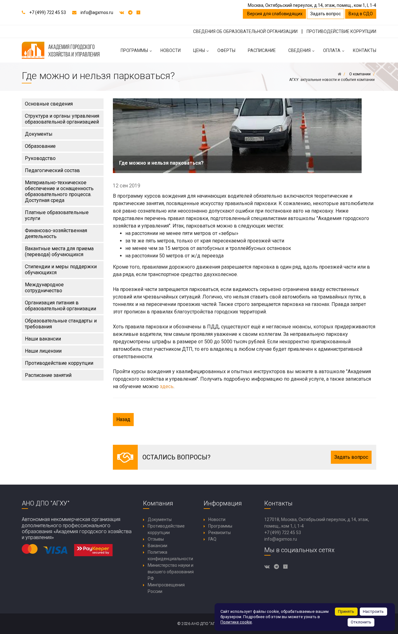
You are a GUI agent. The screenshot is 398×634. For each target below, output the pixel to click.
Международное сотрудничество (44, 288)
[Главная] (339, 74)
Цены (199, 50)
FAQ (212, 539)
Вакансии (157, 545)
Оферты (226, 50)
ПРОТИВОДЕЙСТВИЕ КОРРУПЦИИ (341, 31)
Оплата (331, 50)
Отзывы (156, 539)
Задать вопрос (325, 13)
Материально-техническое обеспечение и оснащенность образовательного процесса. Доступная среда (59, 191)
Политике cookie (236, 622)
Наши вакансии (43, 339)
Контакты (364, 50)
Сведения (299, 50)
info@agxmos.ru (97, 12)
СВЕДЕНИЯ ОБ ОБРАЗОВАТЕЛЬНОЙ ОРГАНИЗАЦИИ (245, 31)
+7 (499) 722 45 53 (47, 12)
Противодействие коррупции (59, 363)
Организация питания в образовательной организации (60, 306)
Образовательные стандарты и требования (61, 324)
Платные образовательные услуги (57, 215)
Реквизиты (219, 532)
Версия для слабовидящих (274, 13)
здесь (167, 386)
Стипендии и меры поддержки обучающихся (61, 269)
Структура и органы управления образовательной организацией (62, 119)
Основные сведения (49, 104)
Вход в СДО (361, 13)
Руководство (40, 158)
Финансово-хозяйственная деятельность (56, 233)
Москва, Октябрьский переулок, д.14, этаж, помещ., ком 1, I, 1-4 (312, 5)
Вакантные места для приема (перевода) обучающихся (59, 251)
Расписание (262, 50)
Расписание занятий (48, 375)
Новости (170, 50)
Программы (134, 50)
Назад (123, 419)
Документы (39, 134)
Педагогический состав (52, 170)
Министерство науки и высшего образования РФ (171, 572)
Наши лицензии (43, 351)
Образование (40, 146)
